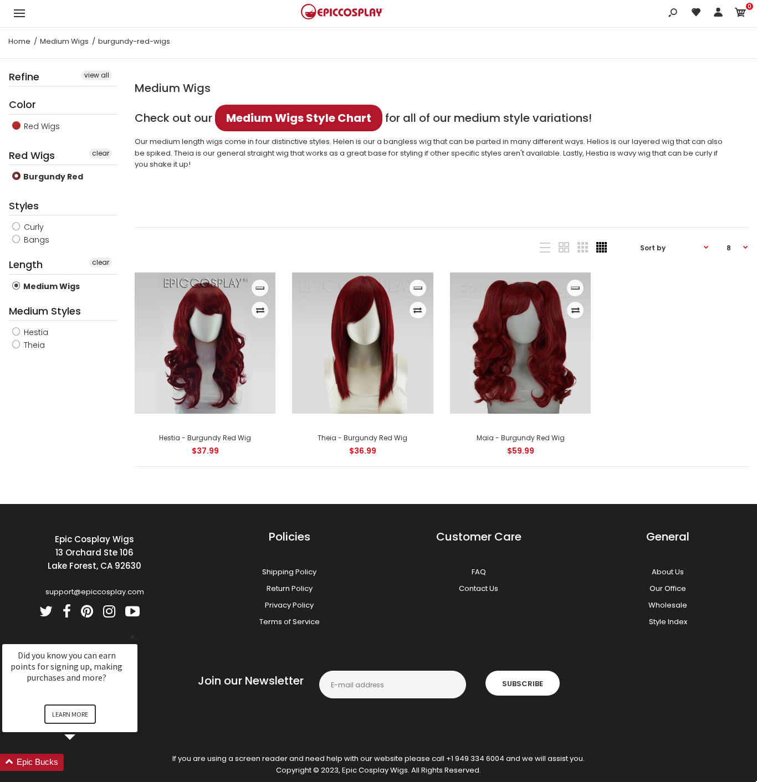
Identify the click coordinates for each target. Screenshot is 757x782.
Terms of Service (289, 621)
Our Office (667, 588)
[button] (83, 762)
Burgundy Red (52, 176)
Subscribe (522, 683)
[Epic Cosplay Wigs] (342, 13)
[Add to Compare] (260, 310)
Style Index (668, 621)
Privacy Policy (289, 605)
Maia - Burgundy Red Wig (521, 438)
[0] (740, 14)
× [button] (132, 636)
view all (96, 75)
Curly (33, 227)
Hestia (35, 332)
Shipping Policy (289, 572)
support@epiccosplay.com (94, 591)
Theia (33, 345)
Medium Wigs (51, 286)
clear (100, 153)
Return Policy (290, 588)
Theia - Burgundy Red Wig (363, 438)
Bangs (35, 239)
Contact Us (478, 588)
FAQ (479, 572)
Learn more (70, 714)
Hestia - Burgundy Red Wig (205, 438)
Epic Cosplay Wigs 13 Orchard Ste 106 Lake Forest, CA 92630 (94, 552)
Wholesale (667, 605)
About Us (668, 572)
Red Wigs (41, 126)
